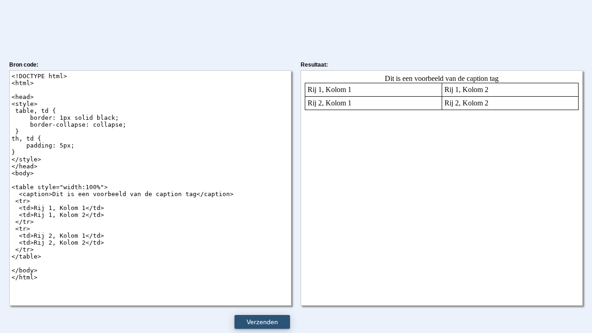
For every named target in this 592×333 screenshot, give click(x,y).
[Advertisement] (296, 29)
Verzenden (262, 322)
